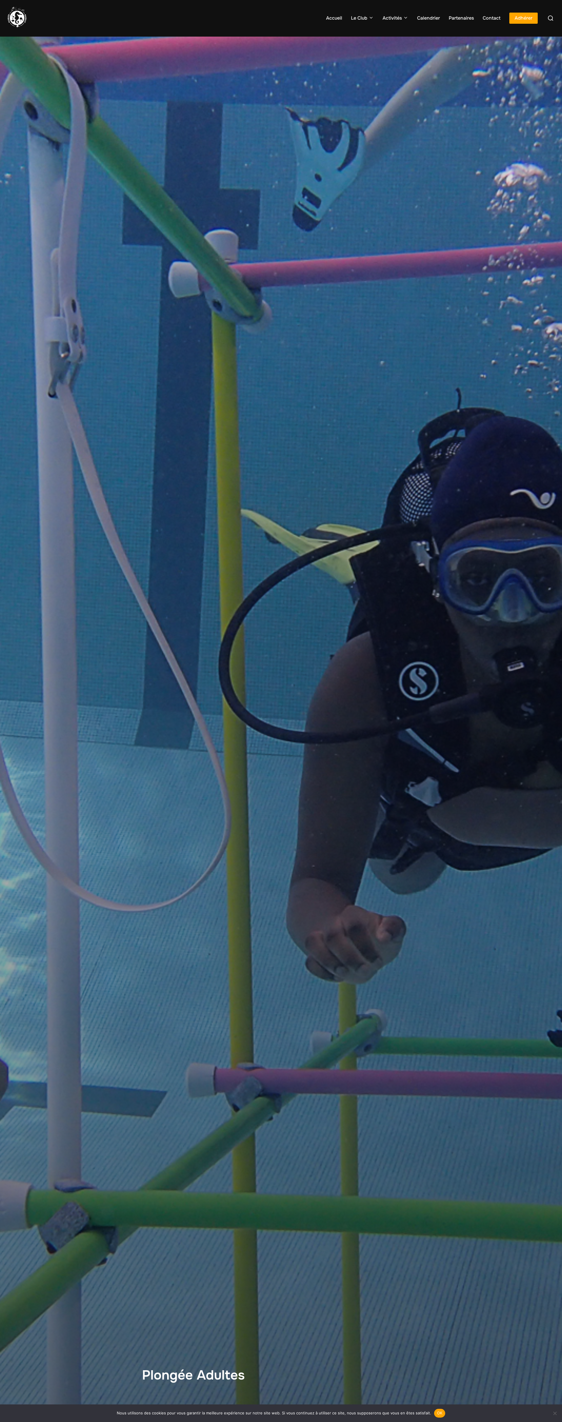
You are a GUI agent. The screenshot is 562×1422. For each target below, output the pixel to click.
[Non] (555, 1413)
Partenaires (461, 18)
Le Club (359, 18)
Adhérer (523, 18)
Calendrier (428, 18)
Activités (392, 18)
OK (440, 1413)
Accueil (334, 18)
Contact (492, 18)
